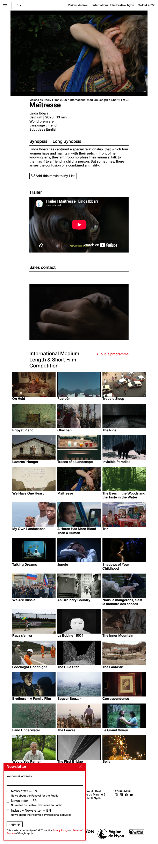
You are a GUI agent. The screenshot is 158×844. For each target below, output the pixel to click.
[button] (54, 312)
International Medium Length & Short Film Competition (106, 100)
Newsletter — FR (36, 803)
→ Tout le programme (112, 354)
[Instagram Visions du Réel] (116, 794)
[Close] (80, 766)
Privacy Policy (60, 830)
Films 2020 (59, 100)
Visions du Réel (39, 100)
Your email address (19, 776)
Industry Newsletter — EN (41, 812)
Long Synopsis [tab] (67, 141)
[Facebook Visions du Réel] (126, 794)
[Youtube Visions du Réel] (131, 794)
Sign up (14, 824)
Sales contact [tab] (42, 267)
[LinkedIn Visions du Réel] (121, 794)
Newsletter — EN (34, 793)
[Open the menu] (5, 5)
